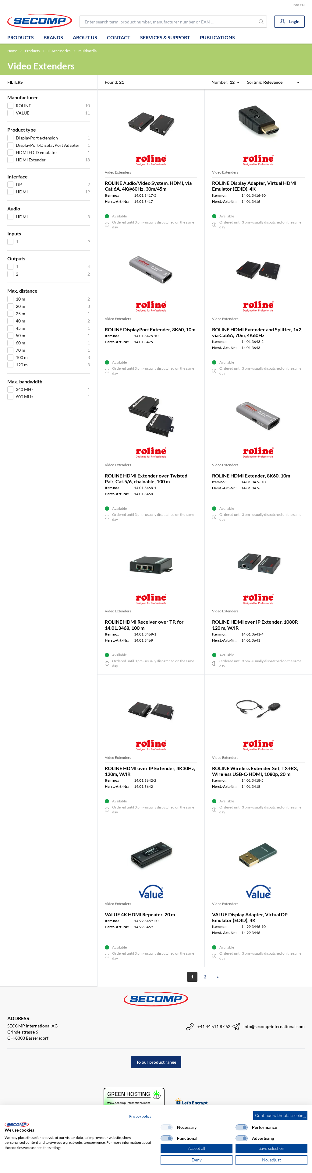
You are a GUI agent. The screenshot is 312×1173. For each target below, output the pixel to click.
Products (20, 37)
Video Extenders (118, 172)
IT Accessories (59, 50)
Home (12, 50)
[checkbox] (167, 1127)
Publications (217, 37)
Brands (53, 37)
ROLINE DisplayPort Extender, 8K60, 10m (150, 329)
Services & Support (165, 37)
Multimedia (87, 50)
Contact (118, 37)
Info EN (298, 4)
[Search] (261, 22)
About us (85, 37)
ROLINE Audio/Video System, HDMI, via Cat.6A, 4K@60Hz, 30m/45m (148, 186)
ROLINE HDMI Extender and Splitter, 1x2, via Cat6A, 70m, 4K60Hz (257, 332)
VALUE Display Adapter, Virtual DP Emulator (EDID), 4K (250, 917)
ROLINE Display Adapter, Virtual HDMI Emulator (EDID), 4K (254, 186)
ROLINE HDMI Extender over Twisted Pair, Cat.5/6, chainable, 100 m (146, 478)
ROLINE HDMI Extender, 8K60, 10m (251, 475)
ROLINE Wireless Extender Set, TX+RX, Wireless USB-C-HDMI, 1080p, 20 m (255, 771)
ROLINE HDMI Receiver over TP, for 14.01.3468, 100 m (144, 624)
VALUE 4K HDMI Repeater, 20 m (140, 914)
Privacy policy (140, 1116)
